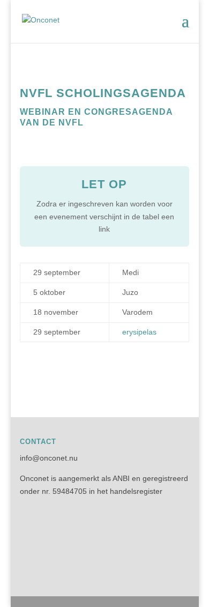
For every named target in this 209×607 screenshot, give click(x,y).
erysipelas (139, 332)
